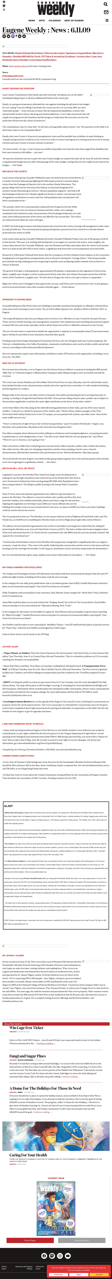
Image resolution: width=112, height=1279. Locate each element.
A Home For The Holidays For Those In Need (45, 1088)
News (20, 1092)
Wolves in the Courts (54, 52)
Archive (5, 34)
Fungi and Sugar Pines (28, 1056)
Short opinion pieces (18, 66)
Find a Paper (30, 1240)
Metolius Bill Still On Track (26, 56)
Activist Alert (83, 56)
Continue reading (46, 1043)
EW (43, 56)
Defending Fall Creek (12, 75)
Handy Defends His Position (29, 52)
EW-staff (17, 34)
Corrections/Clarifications (43, 59)
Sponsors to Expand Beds (78, 52)
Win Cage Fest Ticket (26, 1027)
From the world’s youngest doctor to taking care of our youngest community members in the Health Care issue (56, 1160)
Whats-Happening (25, 1060)
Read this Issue (82, 1240)
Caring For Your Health (28, 1155)
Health (13, 1164)
